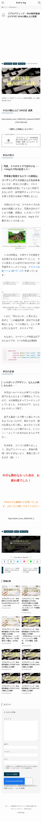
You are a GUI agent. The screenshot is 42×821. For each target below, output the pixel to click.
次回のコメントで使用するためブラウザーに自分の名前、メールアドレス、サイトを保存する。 (21, 767)
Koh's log (21, 3)
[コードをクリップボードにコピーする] (37, 352)
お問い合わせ (27, 808)
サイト (6, 759)
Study (15, 63)
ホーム (7, 806)
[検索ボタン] (39, 2)
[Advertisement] (21, 40)
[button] (4, 562)
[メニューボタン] (2, 2)
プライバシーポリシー (17, 808)
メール (7, 752)
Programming (8, 63)
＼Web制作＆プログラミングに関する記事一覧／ (23, 806)
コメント (7, 719)
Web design (21, 63)
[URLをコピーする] (37, 562)
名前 (6, 744)
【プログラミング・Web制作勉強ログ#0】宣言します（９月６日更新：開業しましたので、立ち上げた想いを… (27, 141)
